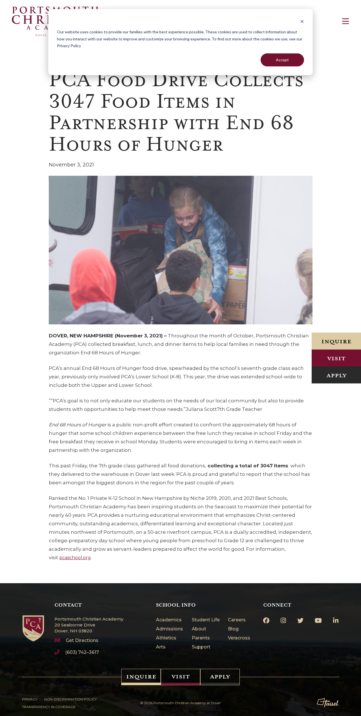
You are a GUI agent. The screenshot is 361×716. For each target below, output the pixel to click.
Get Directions (82, 640)
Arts (161, 647)
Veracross (239, 638)
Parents (201, 638)
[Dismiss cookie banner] (302, 21)
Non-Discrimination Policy (70, 699)
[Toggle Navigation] (345, 21)
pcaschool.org (75, 557)
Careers (237, 620)
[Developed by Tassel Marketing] (328, 702)
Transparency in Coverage (49, 707)
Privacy (29, 699)
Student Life (206, 620)
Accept (282, 59)
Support (201, 647)
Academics (169, 620)
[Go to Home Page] (33, 622)
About (199, 629)
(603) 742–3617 (82, 652)
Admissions (169, 629)
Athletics (166, 638)
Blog (233, 629)
